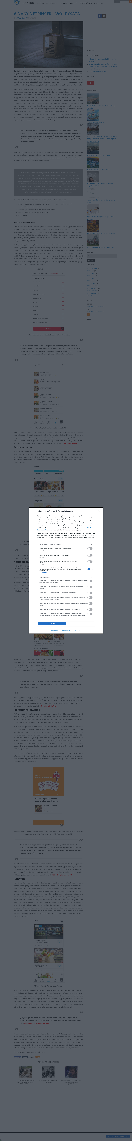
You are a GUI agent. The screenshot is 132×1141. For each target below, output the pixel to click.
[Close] (99, 511)
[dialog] (66, 570)
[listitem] (66, 544)
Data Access (66, 630)
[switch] (89, 548)
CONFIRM (52, 623)
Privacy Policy (77, 630)
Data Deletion (55, 630)
